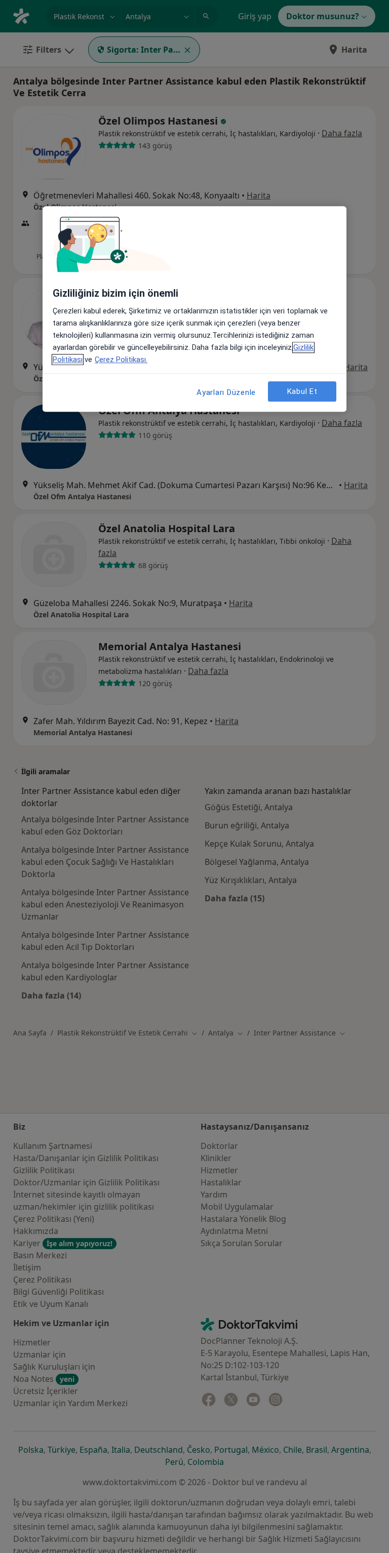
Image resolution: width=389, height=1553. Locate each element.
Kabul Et (302, 391)
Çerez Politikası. (121, 359)
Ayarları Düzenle (226, 392)
